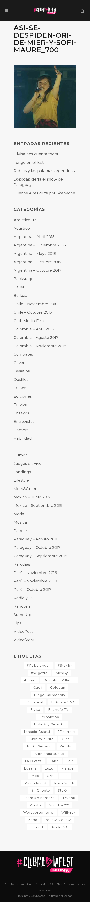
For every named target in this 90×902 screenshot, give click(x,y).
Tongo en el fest (29, 162)
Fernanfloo (49, 717)
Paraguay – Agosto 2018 (36, 539)
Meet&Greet (25, 488)
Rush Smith (64, 783)
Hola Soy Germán (49, 724)
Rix (65, 776)
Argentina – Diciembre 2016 (40, 245)
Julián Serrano (39, 746)
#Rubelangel (38, 665)
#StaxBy (65, 665)
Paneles (21, 530)
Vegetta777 (59, 805)
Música (20, 522)
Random (22, 606)
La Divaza (33, 761)
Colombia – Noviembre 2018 (40, 346)
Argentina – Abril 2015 (34, 237)
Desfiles (21, 379)
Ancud (30, 680)
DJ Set (20, 388)
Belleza (20, 295)
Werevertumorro (38, 812)
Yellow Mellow (58, 820)
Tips (18, 623)
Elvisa (35, 710)
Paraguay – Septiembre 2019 (40, 556)
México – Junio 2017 (32, 497)
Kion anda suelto (49, 754)
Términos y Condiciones (31, 895)
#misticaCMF (26, 220)
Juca (66, 739)
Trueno (69, 798)
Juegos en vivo (27, 463)
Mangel (68, 768)
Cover (19, 363)
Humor (20, 455)
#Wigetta (39, 673)
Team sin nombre (39, 798)
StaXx (63, 790)
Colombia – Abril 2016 (34, 329)
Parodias (22, 564)
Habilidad (23, 438)
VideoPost (23, 631)
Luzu (49, 768)
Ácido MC (59, 827)
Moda (19, 514)
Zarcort (37, 827)
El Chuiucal (33, 702)
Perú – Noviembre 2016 (35, 572)
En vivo (20, 404)
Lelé (70, 761)
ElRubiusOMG (63, 702)
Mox (35, 776)
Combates (23, 354)
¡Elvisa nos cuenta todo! (36, 154)
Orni (50, 776)
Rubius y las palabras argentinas (44, 171)
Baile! (19, 287)
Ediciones (23, 396)
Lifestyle (21, 480)
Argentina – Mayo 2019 (35, 253)
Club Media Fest (29, 321)
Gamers (21, 430)
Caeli (37, 688)
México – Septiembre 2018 (38, 505)
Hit (16, 446)
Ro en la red (35, 783)
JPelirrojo (66, 732)
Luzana (30, 768)
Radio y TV (24, 598)
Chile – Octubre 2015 (33, 312)
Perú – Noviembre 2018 (35, 581)
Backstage (23, 279)
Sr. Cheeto (40, 790)
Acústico (22, 228)
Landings (22, 472)
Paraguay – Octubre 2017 (37, 547)
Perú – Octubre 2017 (32, 589)
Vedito (35, 805)
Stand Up (22, 614)
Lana (54, 761)
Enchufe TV (58, 710)
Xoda (32, 820)
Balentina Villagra (59, 680)
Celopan (57, 688)
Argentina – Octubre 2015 (37, 262)
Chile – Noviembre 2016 (36, 304)
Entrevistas (24, 421)
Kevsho (66, 746)
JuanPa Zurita (41, 739)
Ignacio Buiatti (37, 732)
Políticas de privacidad (59, 895)
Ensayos (21, 413)
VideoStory (24, 640)
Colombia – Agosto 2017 (36, 337)
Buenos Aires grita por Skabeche (44, 193)
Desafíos (22, 371)
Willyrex (68, 812)
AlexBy (61, 673)
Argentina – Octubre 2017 (37, 270)
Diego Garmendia (49, 695)
